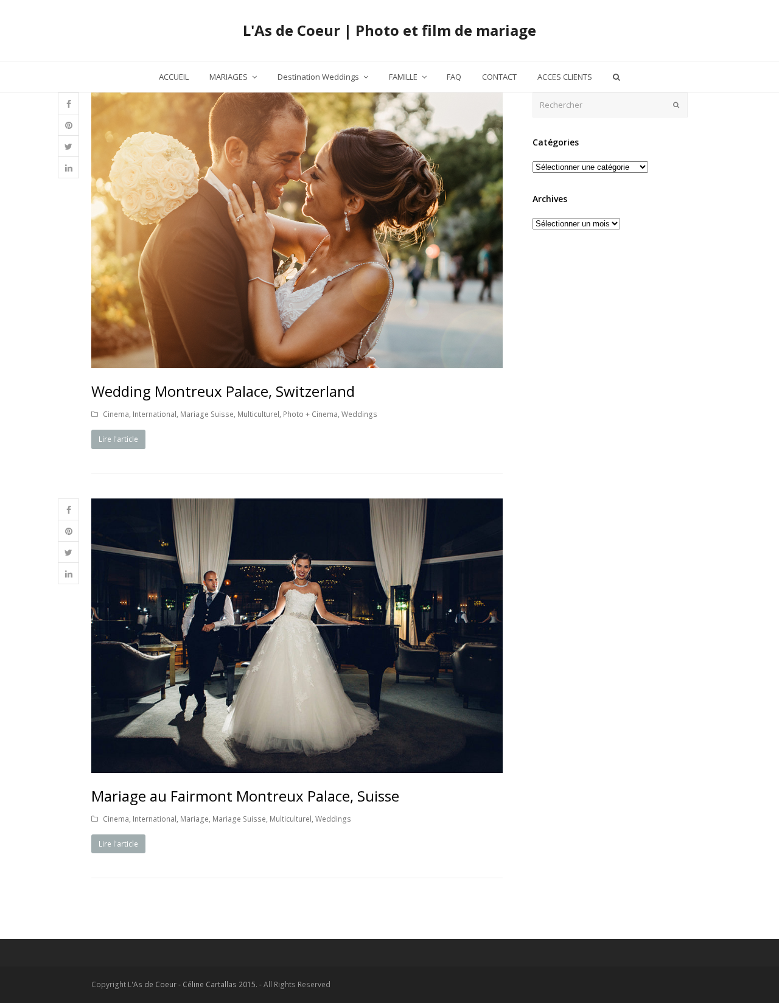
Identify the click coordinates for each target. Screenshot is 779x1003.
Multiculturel (258, 414)
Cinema (116, 414)
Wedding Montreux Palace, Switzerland (223, 391)
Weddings (359, 414)
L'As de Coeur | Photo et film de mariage (389, 30)
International (154, 414)
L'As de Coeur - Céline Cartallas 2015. (192, 984)
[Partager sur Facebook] (68, 103)
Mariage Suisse (207, 414)
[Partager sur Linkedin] (68, 167)
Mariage (194, 819)
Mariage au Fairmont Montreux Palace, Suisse (245, 796)
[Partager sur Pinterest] (68, 125)
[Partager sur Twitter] (68, 146)
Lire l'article (118, 439)
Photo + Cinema (310, 414)
